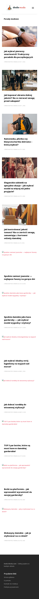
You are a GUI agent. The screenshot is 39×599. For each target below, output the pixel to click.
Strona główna (9, 577)
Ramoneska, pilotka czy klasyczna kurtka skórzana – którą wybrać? (18, 141)
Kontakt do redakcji (11, 584)
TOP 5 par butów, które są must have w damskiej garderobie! (17, 448)
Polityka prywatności (11, 587)
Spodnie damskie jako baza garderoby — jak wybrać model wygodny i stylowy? (17, 320)
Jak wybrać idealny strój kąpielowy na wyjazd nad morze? (16, 363)
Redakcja (16, 61)
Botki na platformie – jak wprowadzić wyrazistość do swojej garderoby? (18, 492)
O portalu (7, 580)
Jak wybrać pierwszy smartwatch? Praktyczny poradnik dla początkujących (18, 54)
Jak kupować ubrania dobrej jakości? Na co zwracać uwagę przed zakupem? (19, 98)
